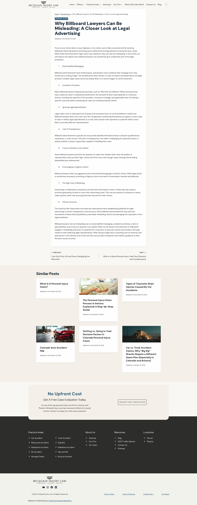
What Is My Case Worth (134, 4)
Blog (159, 4)
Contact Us (151, 4)
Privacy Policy (109, 494)
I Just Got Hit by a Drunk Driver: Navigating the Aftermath (70, 256)
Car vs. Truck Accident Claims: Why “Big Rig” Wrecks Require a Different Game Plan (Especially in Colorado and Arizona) (141, 354)
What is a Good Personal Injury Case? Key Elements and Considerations (124, 256)
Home (72, 4)
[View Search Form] (166, 4)
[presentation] (98, 286)
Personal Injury (61, 18)
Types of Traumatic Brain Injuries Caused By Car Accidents (140, 287)
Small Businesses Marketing (59, 501)
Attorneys (107, 4)
